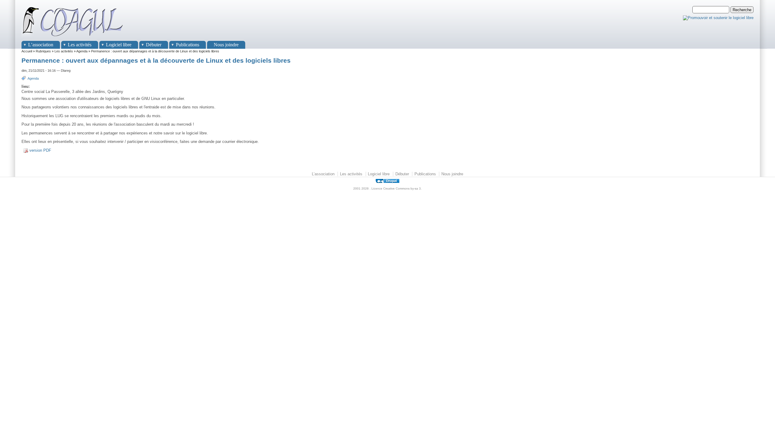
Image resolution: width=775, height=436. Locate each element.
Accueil (26, 51)
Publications (187, 44)
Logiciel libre (118, 44)
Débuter (153, 44)
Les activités (79, 44)
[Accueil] (72, 38)
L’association (40, 44)
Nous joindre (226, 44)
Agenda (81, 51)
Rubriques (43, 51)
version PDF (40, 150)
